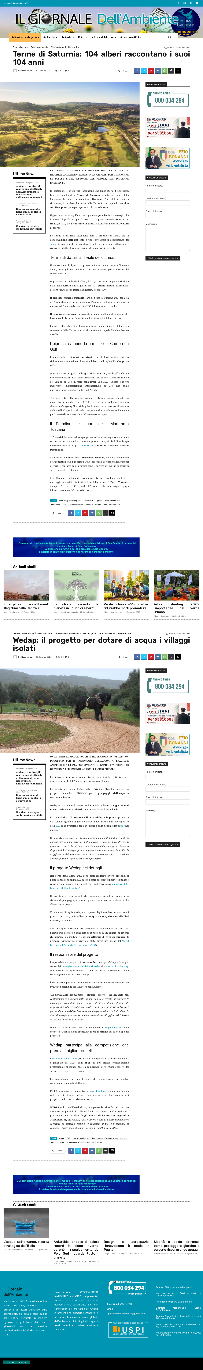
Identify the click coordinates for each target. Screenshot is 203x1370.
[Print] (171, 71)
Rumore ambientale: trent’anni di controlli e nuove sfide (28, 211)
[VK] (158, 71)
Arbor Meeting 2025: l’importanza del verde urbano (176, 608)
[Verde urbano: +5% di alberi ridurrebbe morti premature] (126, 585)
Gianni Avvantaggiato (69, 612)
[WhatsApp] (164, 71)
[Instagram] (184, 3)
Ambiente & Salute (23, 221)
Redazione (26, 71)
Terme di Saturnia (93, 504)
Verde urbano (57, 47)
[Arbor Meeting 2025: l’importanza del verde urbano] (176, 585)
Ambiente (20, 183)
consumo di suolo (112, 500)
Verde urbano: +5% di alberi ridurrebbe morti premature (126, 606)
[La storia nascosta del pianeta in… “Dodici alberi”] (76, 585)
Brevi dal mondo (20, 47)
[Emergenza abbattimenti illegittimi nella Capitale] (26, 585)
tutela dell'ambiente (112, 504)
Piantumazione (76, 504)
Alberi (6, 612)
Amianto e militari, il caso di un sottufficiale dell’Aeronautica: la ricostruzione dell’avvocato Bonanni (29, 191)
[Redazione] (15, 71)
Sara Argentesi (116, 612)
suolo (53, 244)
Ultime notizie (73, 47)
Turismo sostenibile (39, 47)
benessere (88, 500)
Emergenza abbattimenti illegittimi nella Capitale (26, 606)
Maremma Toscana (59, 504)
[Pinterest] (151, 71)
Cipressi (99, 500)
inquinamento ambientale (26, 204)
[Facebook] (178, 3)
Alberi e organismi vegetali (70, 500)
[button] (169, 37)
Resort (86, 445)
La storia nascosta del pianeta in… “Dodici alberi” (76, 606)
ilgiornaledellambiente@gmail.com (126, 1313)
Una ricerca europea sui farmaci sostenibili (29, 227)
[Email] (178, 71)
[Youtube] (197, 3)
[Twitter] (191, 3)
